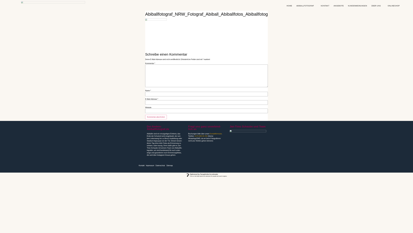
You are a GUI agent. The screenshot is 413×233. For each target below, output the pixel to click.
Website (148, 107)
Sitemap (169, 165)
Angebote (339, 6)
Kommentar (150, 63)
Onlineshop (394, 6)
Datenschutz (160, 165)
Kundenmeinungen (357, 6)
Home (289, 6)
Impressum (150, 165)
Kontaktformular (216, 134)
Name (148, 90)
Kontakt (325, 6)
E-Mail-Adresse (151, 99)
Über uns (376, 6)
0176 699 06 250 (201, 136)
